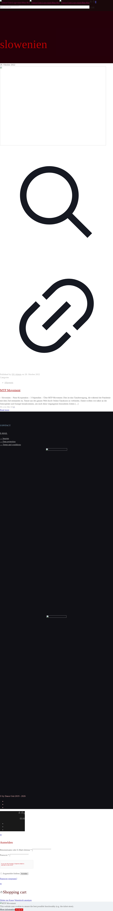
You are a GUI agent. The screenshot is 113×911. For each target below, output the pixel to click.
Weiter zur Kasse (7, 900)
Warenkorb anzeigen (23, 900)
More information (7, 909)
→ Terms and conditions (10, 444)
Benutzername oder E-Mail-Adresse (16, 850)
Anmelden (24, 874)
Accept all (19, 909)
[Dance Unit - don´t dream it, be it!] (44, 2)
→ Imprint (4, 438)
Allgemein (8, 382)
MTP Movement (10, 390)
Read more (4, 410)
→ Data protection (8, 441)
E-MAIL (3, 433)
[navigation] (56, 892)
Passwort (4, 855)
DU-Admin (16, 374)
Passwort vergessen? (8, 879)
